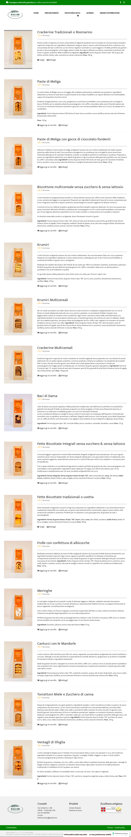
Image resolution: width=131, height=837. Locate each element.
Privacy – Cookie (113, 827)
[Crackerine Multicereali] (18, 364)
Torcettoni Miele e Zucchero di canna (65, 694)
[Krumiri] (18, 261)
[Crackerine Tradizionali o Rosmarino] (18, 49)
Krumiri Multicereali (52, 300)
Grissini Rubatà (75, 808)
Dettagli (52, 59)
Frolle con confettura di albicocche (63, 543)
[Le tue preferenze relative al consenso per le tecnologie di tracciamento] (120, 833)
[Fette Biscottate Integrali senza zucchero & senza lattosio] (18, 460)
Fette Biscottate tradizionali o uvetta (65, 497)
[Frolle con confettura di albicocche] (18, 559)
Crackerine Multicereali (55, 348)
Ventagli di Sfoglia (51, 742)
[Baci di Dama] (18, 412)
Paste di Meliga (49, 81)
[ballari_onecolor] (15, 803)
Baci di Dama (47, 396)
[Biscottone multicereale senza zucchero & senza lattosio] (18, 203)
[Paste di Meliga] (18, 99)
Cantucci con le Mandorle (56, 643)
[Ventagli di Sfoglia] (18, 759)
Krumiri (43, 245)
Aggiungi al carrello (48, 125)
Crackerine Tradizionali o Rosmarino (64, 32)
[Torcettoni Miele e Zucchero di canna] (18, 711)
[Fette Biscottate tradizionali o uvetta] (18, 512)
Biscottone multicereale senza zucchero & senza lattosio (80, 187)
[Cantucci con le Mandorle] (18, 661)
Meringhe (44, 591)
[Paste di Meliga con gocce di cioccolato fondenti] (18, 156)
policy (122, 827)
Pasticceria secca (75, 810)
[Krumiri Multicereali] (18, 316)
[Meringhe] (18, 607)
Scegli (42, 59)
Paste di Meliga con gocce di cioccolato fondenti (74, 139)
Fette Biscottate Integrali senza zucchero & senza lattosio (81, 444)
